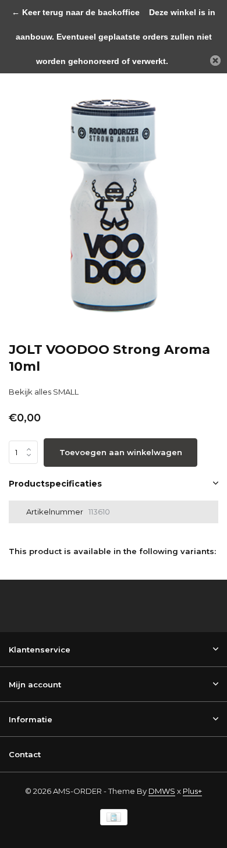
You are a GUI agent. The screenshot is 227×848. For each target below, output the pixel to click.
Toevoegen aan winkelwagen (120, 452)
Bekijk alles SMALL (44, 391)
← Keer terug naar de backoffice (76, 12)
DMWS (161, 791)
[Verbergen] (215, 60)
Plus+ (192, 791)
